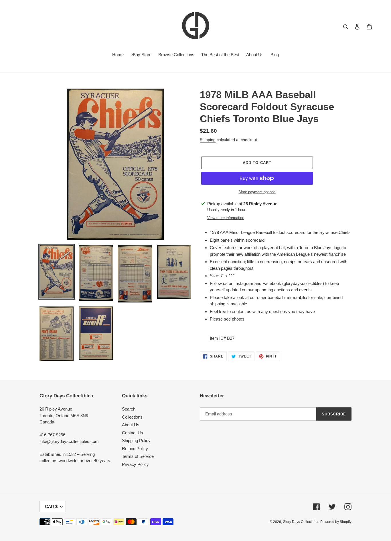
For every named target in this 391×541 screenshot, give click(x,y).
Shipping (208, 139)
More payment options (257, 192)
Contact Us (132, 432)
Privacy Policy (135, 464)
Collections (132, 417)
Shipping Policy (136, 440)
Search (128, 409)
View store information (225, 218)
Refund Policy (135, 448)
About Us (130, 424)
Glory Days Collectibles (301, 522)
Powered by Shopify (335, 522)
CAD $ (51, 506)
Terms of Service (138, 456)
